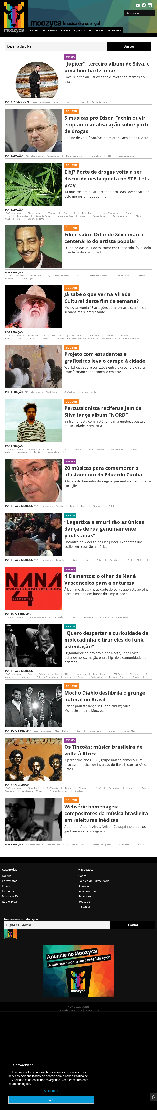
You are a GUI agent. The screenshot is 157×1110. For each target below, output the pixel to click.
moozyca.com (92, 1010)
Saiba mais (51, 1090)
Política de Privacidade (93, 881)
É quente (79, 30)
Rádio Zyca (114, 30)
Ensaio (65, 30)
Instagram (85, 907)
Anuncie (84, 886)
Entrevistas (50, 30)
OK (51, 1099)
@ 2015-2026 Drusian (78, 1006)
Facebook (84, 896)
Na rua (34, 30)
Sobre (82, 876)
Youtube (84, 901)
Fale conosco (87, 891)
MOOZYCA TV (96, 30)
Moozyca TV (10, 896)
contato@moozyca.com (70, 1010)
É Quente (71, 111)
